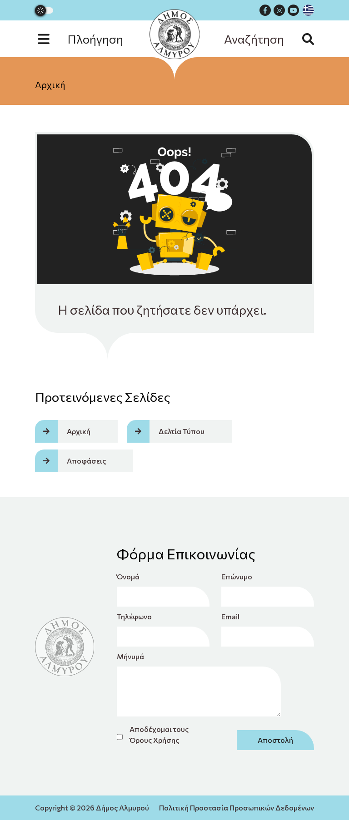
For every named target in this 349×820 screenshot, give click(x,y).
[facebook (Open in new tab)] (265, 10)
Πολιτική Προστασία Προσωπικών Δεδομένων (236, 807)
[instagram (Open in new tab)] (279, 10)
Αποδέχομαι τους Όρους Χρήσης (159, 734)
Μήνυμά (130, 656)
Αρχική (50, 84)
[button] (89, 39)
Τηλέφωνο (134, 616)
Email (230, 616)
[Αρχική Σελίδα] (174, 34)
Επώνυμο (236, 576)
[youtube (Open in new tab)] (293, 10)
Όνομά (128, 576)
